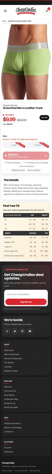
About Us (8, 387)
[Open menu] (5, 11)
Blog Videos (9, 395)
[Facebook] (7, 331)
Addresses (8, 452)
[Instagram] (22, 331)
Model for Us (9, 403)
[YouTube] (30, 331)
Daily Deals (9, 350)
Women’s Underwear (13, 358)
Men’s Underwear (11, 354)
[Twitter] (15, 331)
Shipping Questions (12, 423)
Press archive (10, 391)
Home (4, 21)
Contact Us (9, 431)
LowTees (8, 367)
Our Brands (9, 362)
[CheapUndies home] (26, 11)
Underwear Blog (11, 399)
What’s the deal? (11, 407)
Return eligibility (34, 170)
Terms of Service (21, 471)
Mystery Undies (11, 371)
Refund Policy (35, 471)
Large (14, 145)
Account (7, 447)
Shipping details (18, 170)
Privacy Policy (7, 471)
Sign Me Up (26, 302)
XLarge (38, 145)
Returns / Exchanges (13, 427)
